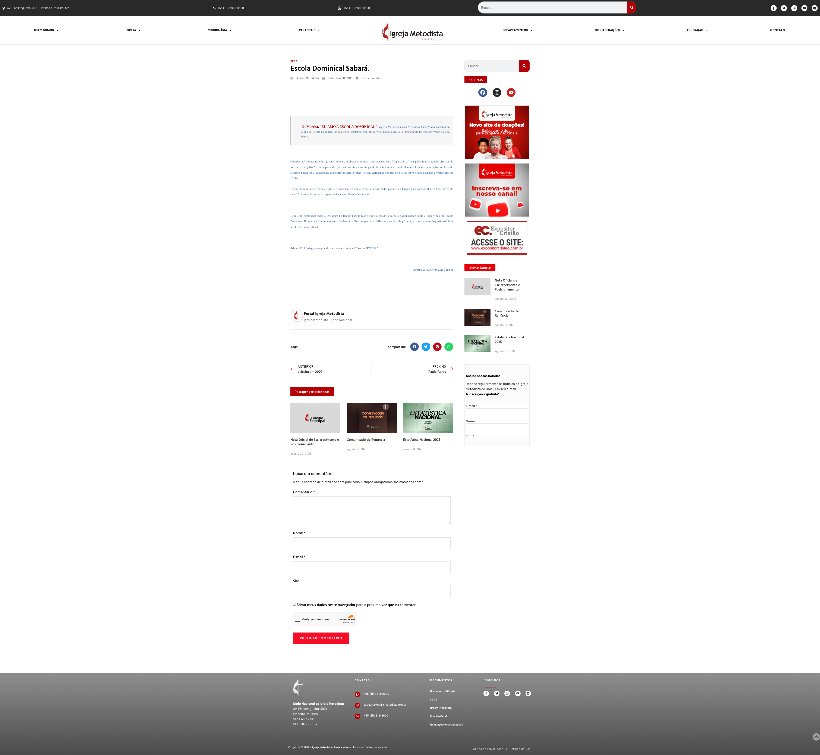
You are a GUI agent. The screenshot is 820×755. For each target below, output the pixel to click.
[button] (414, 346)
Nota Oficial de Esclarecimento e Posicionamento (314, 442)
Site (296, 581)
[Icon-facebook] (774, 8)
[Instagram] (794, 8)
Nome (299, 533)
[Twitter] (784, 8)
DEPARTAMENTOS (515, 30)
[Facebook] (482, 92)
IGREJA (131, 30)
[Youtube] (804, 8)
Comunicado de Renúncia (366, 439)
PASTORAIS (307, 30)
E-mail (299, 557)
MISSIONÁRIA (217, 30)
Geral (294, 61)
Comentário (304, 492)
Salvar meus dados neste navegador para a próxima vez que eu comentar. (356, 605)
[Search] (631, 7)
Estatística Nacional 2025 (421, 439)
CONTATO (777, 30)
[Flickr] (815, 8)
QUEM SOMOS (44, 30)
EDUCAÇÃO (695, 30)
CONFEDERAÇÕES (607, 30)
